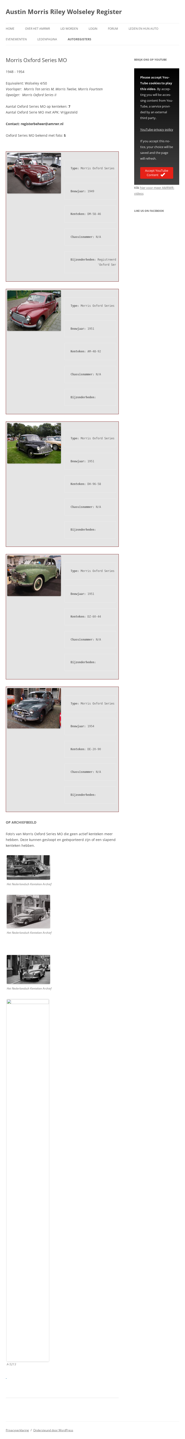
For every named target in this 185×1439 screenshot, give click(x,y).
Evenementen (16, 39)
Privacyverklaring (17, 1430)
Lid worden (69, 29)
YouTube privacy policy (156, 129)
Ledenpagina (47, 39)
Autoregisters (79, 39)
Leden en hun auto (143, 29)
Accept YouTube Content (156, 172)
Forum (113, 29)
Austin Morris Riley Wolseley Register (64, 11)
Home (10, 29)
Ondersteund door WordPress (53, 1430)
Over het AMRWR (37, 29)
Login (93, 29)
